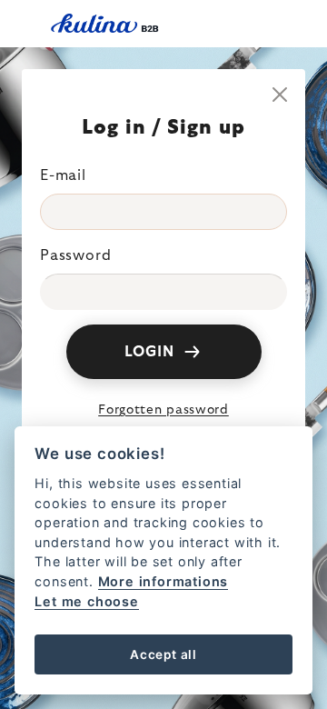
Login (149, 352)
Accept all (163, 654)
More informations (163, 581)
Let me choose (86, 601)
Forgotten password (163, 410)
